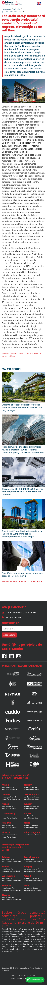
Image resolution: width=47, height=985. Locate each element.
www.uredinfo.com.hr (9, 797)
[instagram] (19, 655)
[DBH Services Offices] (34, 764)
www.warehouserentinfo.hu (33, 871)
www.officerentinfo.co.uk (32, 835)
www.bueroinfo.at (8, 787)
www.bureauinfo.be (30, 787)
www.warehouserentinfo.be (11, 862)
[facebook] (5, 655)
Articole (17, 9)
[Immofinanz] (34, 720)
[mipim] (12, 673)
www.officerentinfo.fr (9, 808)
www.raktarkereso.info (31, 869)
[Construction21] (34, 673)
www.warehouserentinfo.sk (11, 899)
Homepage (6, 9)
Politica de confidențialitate (23, 978)
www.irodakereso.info (31, 806)
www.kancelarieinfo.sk (9, 835)
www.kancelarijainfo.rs (31, 825)
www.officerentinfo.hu (31, 808)
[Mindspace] (12, 729)
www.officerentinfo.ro (9, 827)
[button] (43, 3)
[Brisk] (12, 755)
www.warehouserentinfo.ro (11, 890)
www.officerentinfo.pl (31, 818)
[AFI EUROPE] (34, 746)
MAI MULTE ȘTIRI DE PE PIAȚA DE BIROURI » (22, 581)
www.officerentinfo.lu (9, 818)
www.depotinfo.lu (8, 878)
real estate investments (10, 353)
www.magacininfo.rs (31, 888)
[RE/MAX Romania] (12, 693)
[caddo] (12, 711)
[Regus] (34, 738)
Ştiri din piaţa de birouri (12, 11)
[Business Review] (34, 683)
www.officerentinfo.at (9, 789)
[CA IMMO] (34, 703)
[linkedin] (12, 655)
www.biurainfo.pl (29, 816)
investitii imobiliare (26, 353)
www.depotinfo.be (8, 859)
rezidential (11, 356)
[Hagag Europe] (12, 764)
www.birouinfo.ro (8, 825)
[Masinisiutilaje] (34, 693)
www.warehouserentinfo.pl (33, 881)
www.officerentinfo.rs (31, 827)
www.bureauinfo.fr (8, 806)
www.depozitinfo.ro (8, 888)
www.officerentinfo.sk (9, 837)
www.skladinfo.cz (29, 859)
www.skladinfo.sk (8, 897)
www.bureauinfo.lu (8, 816)
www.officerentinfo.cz (31, 799)
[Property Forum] (12, 738)
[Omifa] (34, 729)
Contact (13, 975)
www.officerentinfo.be (31, 789)
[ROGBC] (12, 683)
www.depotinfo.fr (8, 869)
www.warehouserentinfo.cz (33, 862)
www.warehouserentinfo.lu (11, 881)
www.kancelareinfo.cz (31, 797)
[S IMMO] (12, 746)
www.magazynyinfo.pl (31, 878)
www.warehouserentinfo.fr (11, 871)
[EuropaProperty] (34, 711)
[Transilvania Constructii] (34, 755)
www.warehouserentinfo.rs (33, 890)
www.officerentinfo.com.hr (11, 799)
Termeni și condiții (27, 975)
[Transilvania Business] (12, 703)
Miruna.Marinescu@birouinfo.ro (21, 612)
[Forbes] (12, 720)
